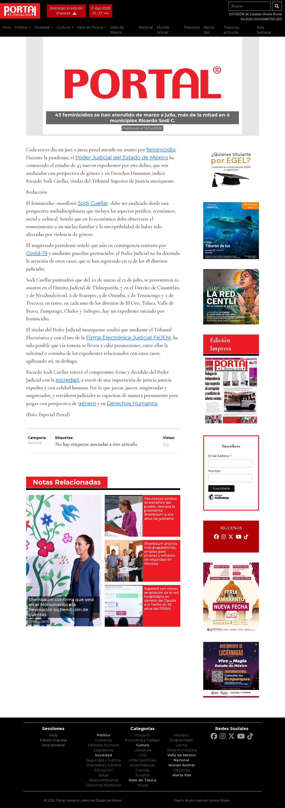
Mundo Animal (182, 765)
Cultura (142, 745)
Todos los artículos (231, 29)
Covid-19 (36, 253)
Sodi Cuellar (93, 203)
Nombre (214, 471)
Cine (142, 755)
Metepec (181, 735)
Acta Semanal (264, 29)
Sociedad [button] (42, 27)
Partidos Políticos (103, 745)
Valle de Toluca (142, 780)
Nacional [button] (146, 27)
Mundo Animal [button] (163, 29)
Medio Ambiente (103, 780)
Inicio (6, 27)
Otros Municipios (181, 750)
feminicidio (160, 149)
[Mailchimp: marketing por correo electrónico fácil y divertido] (218, 499)
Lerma (181, 745)
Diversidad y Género (103, 765)
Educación (103, 770)
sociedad (67, 380)
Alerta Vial (181, 775)
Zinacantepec (181, 740)
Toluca (142, 785)
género (87, 403)
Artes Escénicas (142, 760)
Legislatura (103, 750)
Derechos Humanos (132, 403)
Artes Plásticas (142, 765)
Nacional (35, 443)
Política (103, 735)
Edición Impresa (53, 740)
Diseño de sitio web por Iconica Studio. (202, 800)
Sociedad (103, 755)
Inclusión (142, 735)
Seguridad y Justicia (103, 760)
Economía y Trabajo (142, 740)
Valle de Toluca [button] (90, 27)
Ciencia (142, 770)
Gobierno (103, 740)
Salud (103, 775)
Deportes (181, 770)
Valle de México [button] (117, 29)
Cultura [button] (64, 27)
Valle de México (181, 755)
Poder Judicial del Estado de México (121, 157)
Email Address (220, 456)
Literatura (142, 750)
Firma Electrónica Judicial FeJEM (128, 337)
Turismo (142, 775)
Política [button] (21, 27)
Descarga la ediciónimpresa (66, 10)
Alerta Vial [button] (209, 29)
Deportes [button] (192, 27)
